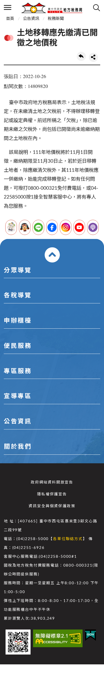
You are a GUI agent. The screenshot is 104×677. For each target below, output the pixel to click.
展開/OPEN (52, 254)
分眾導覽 (18, 271)
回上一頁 (81, 56)
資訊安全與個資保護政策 (52, 506)
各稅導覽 (18, 296)
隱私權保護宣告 (52, 494)
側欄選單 (7, 7)
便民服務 (18, 346)
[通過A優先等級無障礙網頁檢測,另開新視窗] (58, 638)
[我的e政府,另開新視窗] (90, 635)
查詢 (96, 7)
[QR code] (18, 642)
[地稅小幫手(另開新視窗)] (11, 227)
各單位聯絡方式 (68, 539)
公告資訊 (31, 19)
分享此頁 (93, 57)
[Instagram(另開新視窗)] (65, 227)
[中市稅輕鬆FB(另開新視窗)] (52, 227)
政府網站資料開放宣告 (52, 482)
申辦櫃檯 (18, 321)
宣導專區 (18, 396)
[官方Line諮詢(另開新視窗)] (38, 227)
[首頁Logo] (52, 7)
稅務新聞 (56, 19)
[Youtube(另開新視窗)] (79, 227)
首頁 (10, 19)
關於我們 (18, 447)
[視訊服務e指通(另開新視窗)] (25, 227)
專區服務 (18, 371)
